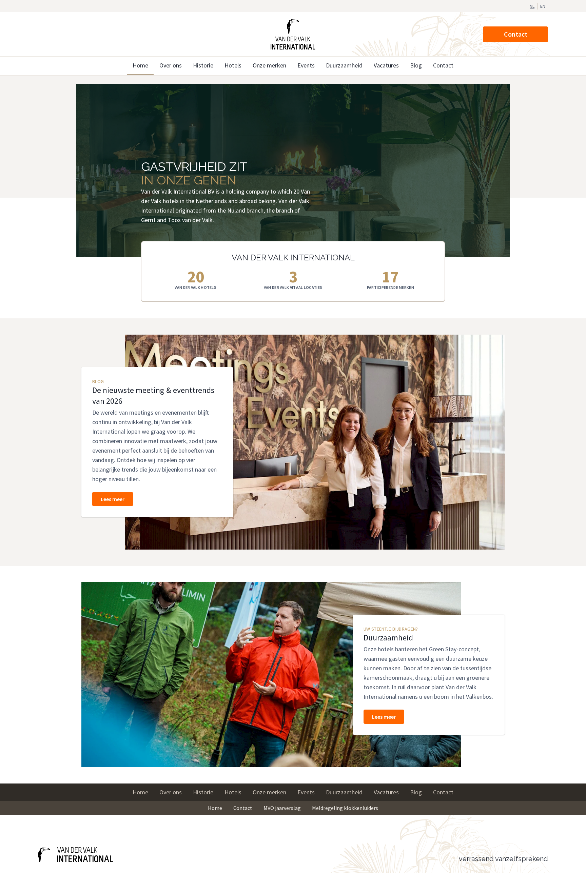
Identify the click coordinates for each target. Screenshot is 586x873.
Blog (416, 65)
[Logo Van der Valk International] (293, 34)
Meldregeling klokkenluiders (345, 808)
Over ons (170, 65)
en (542, 6)
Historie (203, 65)
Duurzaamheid (344, 65)
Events (306, 65)
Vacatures (386, 65)
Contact (515, 34)
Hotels (232, 65)
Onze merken (269, 65)
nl (532, 6)
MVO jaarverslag (282, 808)
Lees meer (112, 499)
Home (140, 65)
